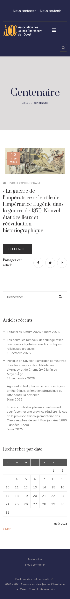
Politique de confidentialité (32, 579)
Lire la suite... (18, 248)
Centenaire (41, 103)
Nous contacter (24, 11)
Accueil (27, 103)
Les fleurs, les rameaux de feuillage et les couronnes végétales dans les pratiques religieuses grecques (35, 344)
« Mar (6, 529)
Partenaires (35, 559)
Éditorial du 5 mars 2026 (24, 332)
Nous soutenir (50, 11)
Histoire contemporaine (24, 183)
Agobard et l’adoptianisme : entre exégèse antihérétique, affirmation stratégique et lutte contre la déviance (36, 390)
